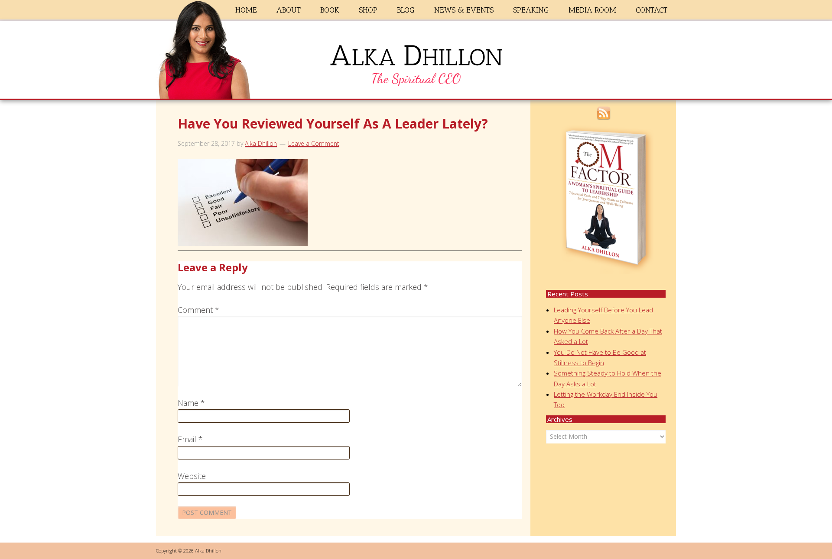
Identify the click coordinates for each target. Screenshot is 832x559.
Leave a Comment (313, 143)
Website (192, 476)
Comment (198, 310)
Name (191, 403)
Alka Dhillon (416, 62)
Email (190, 439)
